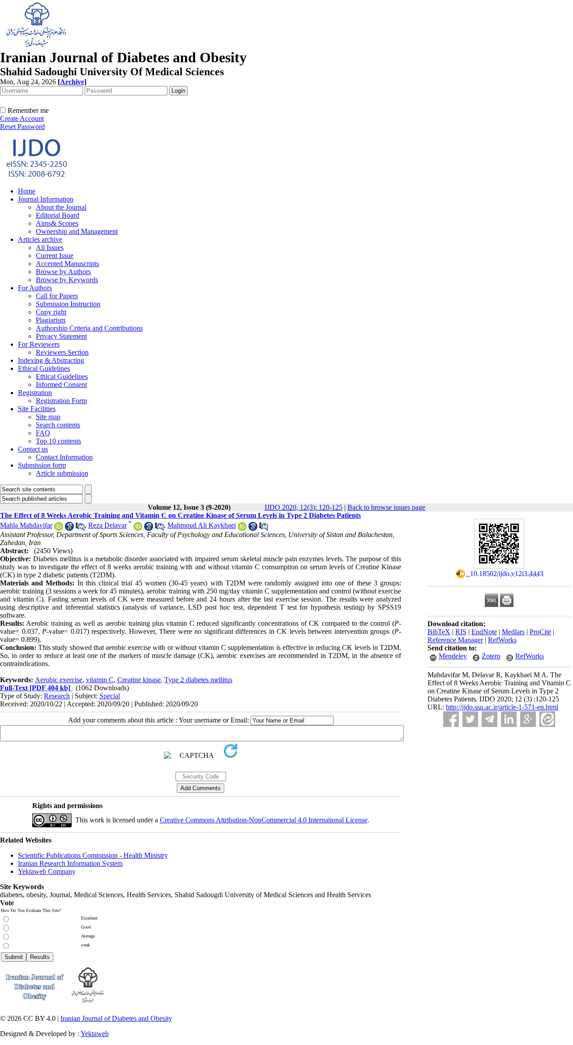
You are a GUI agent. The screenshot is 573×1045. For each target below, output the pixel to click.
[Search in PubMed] (80, 528)
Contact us (33, 449)
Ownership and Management (77, 231)
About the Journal (61, 207)
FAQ (43, 433)
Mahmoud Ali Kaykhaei (201, 525)
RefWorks (502, 640)
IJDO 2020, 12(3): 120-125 (303, 507)
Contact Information (64, 457)
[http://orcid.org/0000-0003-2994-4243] (242, 528)
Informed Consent (61, 384)
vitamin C (100, 680)
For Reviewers (39, 344)
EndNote (484, 632)
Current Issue (54, 255)
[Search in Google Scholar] (69, 528)
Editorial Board (57, 215)
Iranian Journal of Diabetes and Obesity (116, 1018)
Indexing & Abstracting (51, 360)
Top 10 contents (58, 441)
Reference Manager (455, 640)
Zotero (491, 656)
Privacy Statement (61, 336)
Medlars (513, 632)
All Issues (50, 247)
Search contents (58, 425)
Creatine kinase (139, 680)
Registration (35, 392)
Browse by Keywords (67, 280)
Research (57, 696)
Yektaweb (95, 1033)
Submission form (42, 465)
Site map (48, 417)
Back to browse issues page (386, 507)
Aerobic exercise (58, 680)
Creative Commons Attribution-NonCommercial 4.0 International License (264, 820)
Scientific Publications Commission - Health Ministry (93, 855)
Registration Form (61, 400)
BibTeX (439, 632)
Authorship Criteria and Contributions (89, 328)
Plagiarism (50, 320)
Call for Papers (57, 296)
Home (26, 191)
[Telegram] (489, 719)
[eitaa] (547, 719)
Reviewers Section (62, 352)
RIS (460, 632)
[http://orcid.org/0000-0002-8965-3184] (137, 528)
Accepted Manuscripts (67, 263)
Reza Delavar (107, 525)
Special (109, 696)
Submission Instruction (68, 304)
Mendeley (453, 656)
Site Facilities (37, 409)
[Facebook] (451, 719)
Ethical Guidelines (44, 368)
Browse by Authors (63, 271)
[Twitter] (470, 719)
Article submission (62, 473)
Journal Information (45, 199)
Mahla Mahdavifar (26, 525)
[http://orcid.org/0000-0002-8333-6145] (58, 528)
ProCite (540, 632)
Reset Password (22, 126)
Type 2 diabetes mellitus (198, 680)
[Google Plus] (528, 719)
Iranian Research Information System (70, 863)
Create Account (22, 118)
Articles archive (40, 239)
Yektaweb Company (47, 871)
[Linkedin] (509, 719)
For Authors (35, 288)
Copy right (51, 312)
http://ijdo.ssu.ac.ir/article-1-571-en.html (502, 707)
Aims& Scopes (57, 223)
